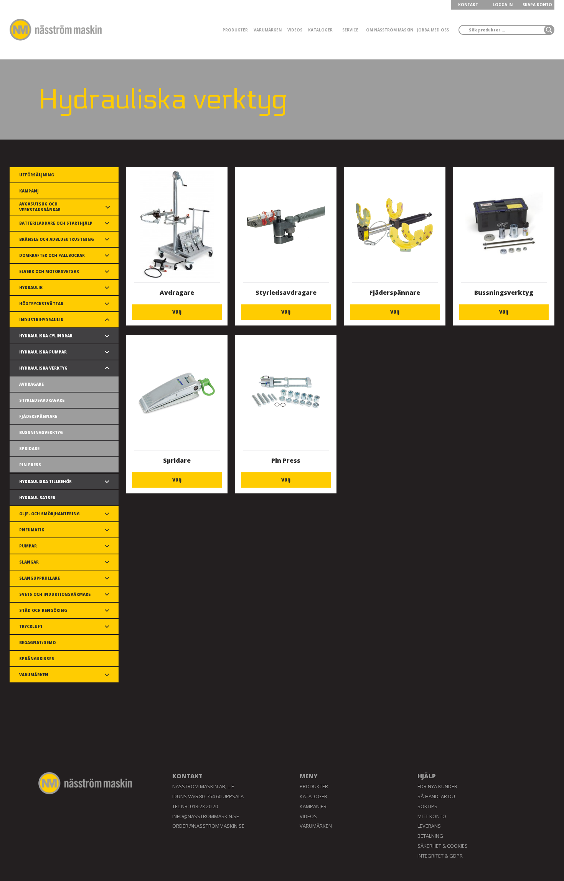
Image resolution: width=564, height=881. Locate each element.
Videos (294, 30)
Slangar (29, 562)
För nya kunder (437, 786)
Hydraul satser (37, 497)
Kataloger (320, 30)
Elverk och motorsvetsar (49, 271)
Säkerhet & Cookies (442, 845)
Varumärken (268, 30)
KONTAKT (468, 4)
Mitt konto (431, 816)
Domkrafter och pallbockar (52, 255)
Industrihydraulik (41, 319)
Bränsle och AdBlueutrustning (56, 239)
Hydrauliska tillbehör (45, 481)
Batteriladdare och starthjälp (55, 223)
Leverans (429, 825)
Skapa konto (537, 4)
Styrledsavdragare (41, 400)
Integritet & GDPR (440, 855)
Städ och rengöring (43, 610)
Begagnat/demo (37, 642)
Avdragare (31, 384)
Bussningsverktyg (41, 432)
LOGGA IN (503, 4)
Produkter (235, 30)
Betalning (430, 835)
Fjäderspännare (38, 416)
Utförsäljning (36, 175)
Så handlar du (436, 796)
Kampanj (29, 191)
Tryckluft (31, 626)
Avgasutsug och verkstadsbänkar (40, 206)
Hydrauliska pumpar (43, 352)
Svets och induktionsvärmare (55, 594)
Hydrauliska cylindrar (46, 336)
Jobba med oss (433, 30)
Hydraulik (31, 287)
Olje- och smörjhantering (49, 513)
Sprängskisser (36, 658)
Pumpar (28, 546)
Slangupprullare (39, 578)
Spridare (29, 448)
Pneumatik (31, 530)
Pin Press (30, 464)
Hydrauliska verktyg (43, 368)
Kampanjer (313, 806)
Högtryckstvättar (41, 303)
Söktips (427, 806)
